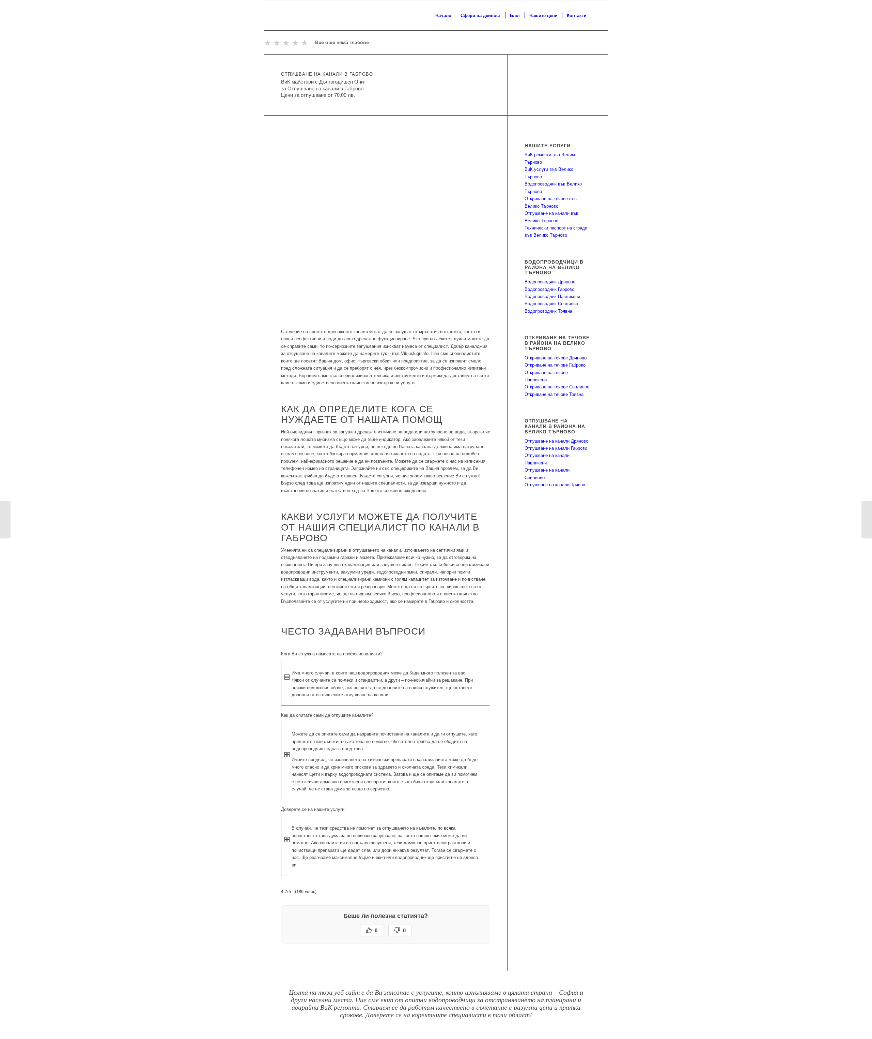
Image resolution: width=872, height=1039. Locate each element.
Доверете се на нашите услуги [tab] (312, 809)
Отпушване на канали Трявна (555, 484)
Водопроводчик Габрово (549, 289)
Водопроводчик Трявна (548, 311)
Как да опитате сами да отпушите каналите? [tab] (327, 715)
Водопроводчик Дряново (550, 281)
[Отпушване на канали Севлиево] (5, 519)
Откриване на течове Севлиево (557, 386)
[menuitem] (443, 15)
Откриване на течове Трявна (554, 394)
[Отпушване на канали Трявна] (866, 519)
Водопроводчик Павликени (552, 296)
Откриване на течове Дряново (556, 357)
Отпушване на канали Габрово (556, 448)
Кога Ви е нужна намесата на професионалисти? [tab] (332, 653)
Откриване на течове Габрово (555, 364)
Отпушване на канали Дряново (556, 440)
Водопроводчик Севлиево (551, 303)
